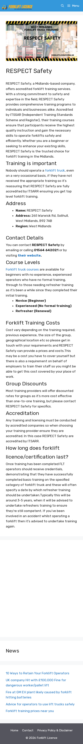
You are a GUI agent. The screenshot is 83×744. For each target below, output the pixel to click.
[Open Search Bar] (62, 5)
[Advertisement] (41, 588)
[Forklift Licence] (17, 5)
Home (14, 730)
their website (29, 255)
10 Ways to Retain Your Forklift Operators (37, 673)
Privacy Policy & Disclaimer (55, 730)
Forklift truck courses (22, 269)
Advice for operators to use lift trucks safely (40, 704)
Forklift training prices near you (30, 711)
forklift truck (55, 170)
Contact (27, 730)
